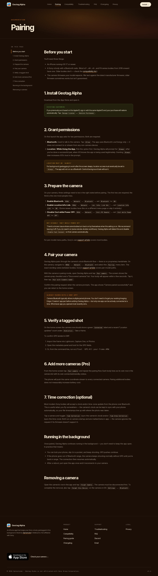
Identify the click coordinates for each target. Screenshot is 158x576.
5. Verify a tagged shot (21, 73)
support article (84, 240)
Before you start (19, 51)
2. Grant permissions (20, 60)
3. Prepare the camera (21, 64)
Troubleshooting (83, 4)
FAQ (95, 4)
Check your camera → (40, 557)
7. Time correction (19, 81)
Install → (145, 4)
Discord (97, 538)
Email (97, 543)
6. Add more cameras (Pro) (22, 77)
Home (49, 4)
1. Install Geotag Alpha (21, 56)
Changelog (104, 4)
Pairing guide (68, 538)
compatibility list (89, 71)
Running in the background (22, 85)
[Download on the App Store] (18, 556)
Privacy (115, 4)
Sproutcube (27, 533)
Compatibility (68, 4)
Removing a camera (20, 90)
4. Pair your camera (20, 68)
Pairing (58, 4)
